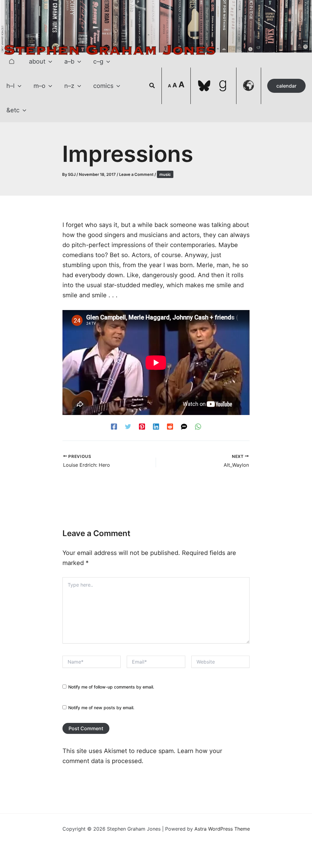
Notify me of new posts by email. (101, 707)
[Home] (11, 61)
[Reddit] (170, 426)
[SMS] (184, 426)
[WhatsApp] (198, 426)
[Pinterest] (142, 426)
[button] (48, 61)
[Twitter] (128, 426)
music (165, 174)
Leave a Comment (136, 174)
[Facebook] (114, 426)
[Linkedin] (156, 426)
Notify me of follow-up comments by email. (111, 686)
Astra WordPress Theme (222, 829)
